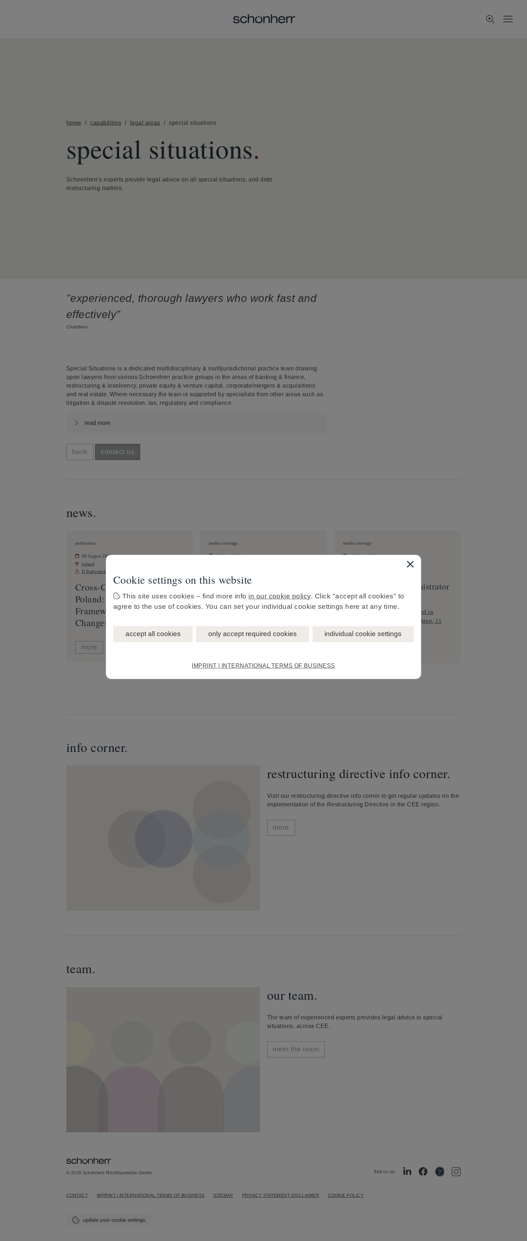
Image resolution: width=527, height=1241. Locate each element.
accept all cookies (153, 634)
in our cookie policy (279, 596)
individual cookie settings (363, 634)
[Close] (410, 564)
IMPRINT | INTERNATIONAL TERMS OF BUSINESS (263, 666)
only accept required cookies (252, 634)
